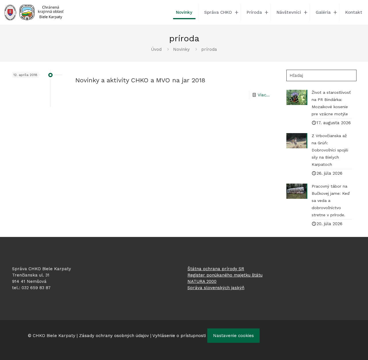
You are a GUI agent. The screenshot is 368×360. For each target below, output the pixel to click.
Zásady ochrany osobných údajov (114, 335)
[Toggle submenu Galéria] (335, 12)
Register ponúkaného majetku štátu (224, 275)
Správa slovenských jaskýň (215, 287)
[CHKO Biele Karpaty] (34, 12)
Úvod (156, 49)
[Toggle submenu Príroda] (266, 12)
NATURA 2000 (201, 281)
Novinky (181, 49)
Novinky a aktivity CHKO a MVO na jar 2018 (140, 80)
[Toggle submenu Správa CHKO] (236, 12)
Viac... (264, 95)
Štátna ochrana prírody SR (215, 268)
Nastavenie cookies (233, 335)
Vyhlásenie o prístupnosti (179, 335)
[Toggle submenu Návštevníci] (305, 12)
